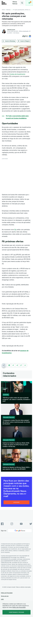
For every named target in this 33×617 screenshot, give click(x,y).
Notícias (8, 9)
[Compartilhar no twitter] (21, 365)
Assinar (16, 502)
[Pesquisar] (22, 3)
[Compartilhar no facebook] (13, 365)
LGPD (2, 599)
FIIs (15, 229)
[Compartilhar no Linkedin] (9, 365)
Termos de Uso (4, 596)
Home (3, 9)
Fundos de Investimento (17, 74)
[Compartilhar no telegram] (17, 365)
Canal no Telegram (25, 41)
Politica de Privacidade (19, 607)
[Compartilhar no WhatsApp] (25, 365)
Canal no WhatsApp (10, 41)
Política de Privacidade (6, 592)
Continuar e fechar (16, 612)
